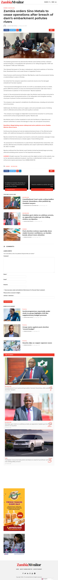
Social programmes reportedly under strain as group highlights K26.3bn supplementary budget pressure (36, 313)
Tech (6, 458)
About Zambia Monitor (26, 569)
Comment (6, 256)
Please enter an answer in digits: (12, 292)
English (45, 578)
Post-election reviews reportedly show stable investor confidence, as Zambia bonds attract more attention (37, 233)
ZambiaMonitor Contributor (31, 205)
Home (17, 569)
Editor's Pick (11, 7)
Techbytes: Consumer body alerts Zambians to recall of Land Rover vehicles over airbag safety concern (28, 460)
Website (6, 284)
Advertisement (37, 569)
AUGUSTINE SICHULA (12, 25)
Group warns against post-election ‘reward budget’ (35, 328)
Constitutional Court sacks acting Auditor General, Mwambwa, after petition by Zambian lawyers (38, 201)
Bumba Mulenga (28, 237)
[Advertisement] (29, 475)
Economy (6, 7)
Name (5, 274)
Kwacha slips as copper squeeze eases (37, 343)
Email (5, 279)
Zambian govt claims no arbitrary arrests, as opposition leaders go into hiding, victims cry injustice (38, 217)
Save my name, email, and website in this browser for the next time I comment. (25, 290)
